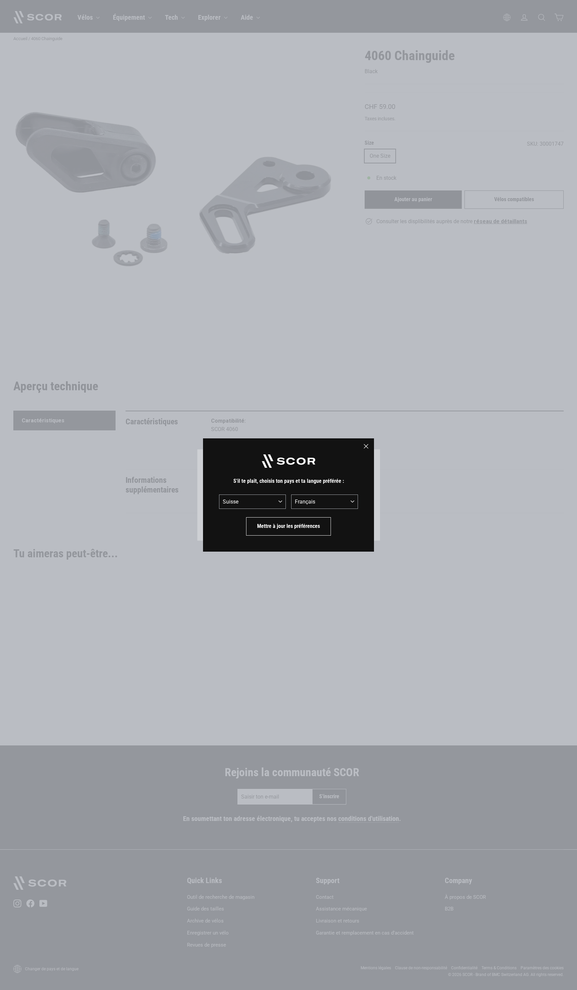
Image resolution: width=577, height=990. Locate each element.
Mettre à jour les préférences (288, 526)
